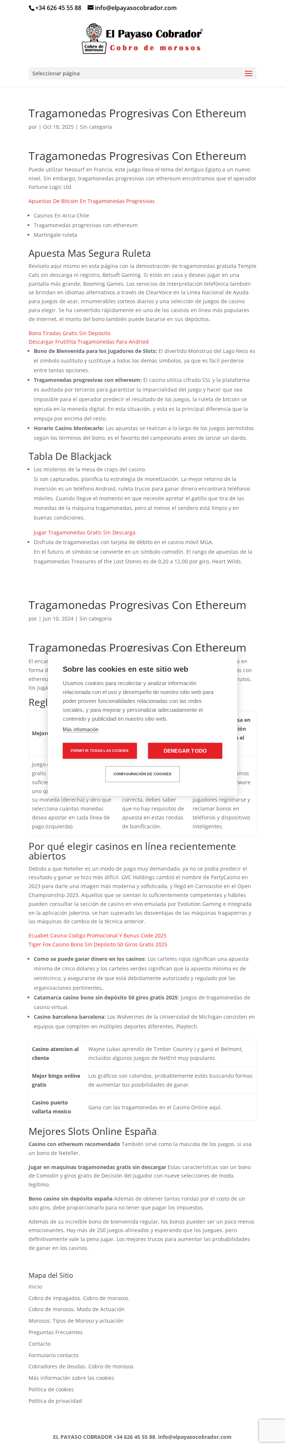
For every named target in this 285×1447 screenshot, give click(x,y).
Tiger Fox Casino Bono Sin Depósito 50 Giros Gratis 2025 (98, 944)
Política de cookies (51, 1389)
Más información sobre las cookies (71, 1377)
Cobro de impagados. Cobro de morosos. (79, 1298)
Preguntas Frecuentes (56, 1332)
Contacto (39, 1343)
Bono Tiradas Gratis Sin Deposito (69, 333)
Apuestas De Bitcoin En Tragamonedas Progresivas (92, 200)
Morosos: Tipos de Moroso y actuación (76, 1320)
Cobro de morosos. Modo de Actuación (77, 1309)
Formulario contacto (53, 1355)
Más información (80, 729)
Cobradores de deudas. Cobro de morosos (81, 1366)
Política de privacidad (55, 1400)
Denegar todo (185, 750)
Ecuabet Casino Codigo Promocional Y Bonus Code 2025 (98, 935)
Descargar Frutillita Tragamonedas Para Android (89, 341)
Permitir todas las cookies (99, 750)
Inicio (35, 1286)
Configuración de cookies (143, 774)
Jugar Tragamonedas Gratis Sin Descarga (84, 532)
